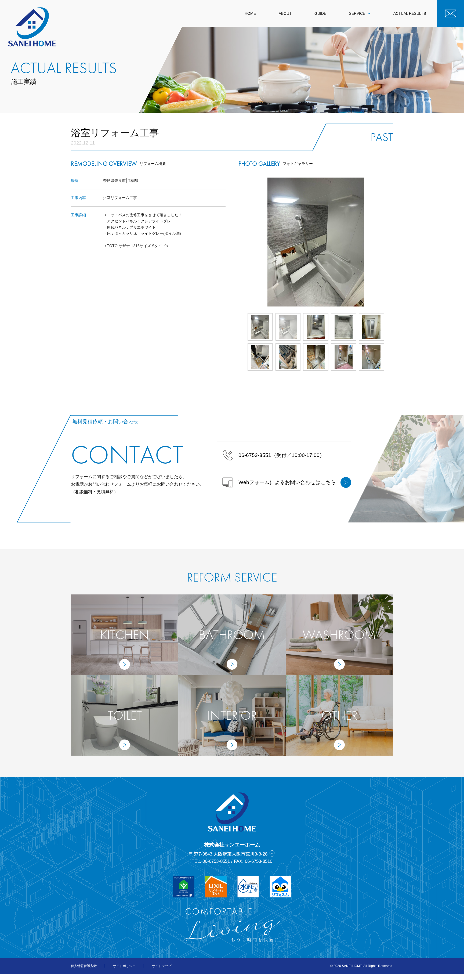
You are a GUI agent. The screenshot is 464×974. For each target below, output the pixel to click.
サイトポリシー (124, 966)
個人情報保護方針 (84, 966)
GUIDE (320, 13)
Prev (238, 242)
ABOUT (285, 13)
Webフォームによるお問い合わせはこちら (287, 482)
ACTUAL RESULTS (409, 13)
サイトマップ (161, 966)
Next (393, 242)
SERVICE (357, 13)
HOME (250, 13)
